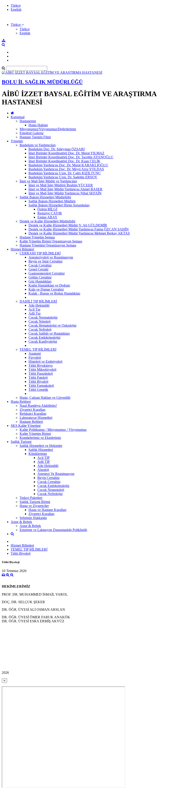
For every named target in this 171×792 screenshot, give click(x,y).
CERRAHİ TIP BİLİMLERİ (40, 253)
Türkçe (16, 5)
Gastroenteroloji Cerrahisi (46, 273)
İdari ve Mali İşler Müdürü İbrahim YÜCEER (60, 185)
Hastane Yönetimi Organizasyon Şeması (48, 245)
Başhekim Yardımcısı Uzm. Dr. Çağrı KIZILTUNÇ (64, 173)
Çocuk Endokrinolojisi (44, 337)
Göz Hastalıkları (39, 281)
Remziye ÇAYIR (49, 213)
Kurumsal (17, 117)
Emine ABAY (47, 217)
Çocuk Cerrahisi (39, 265)
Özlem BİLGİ (47, 209)
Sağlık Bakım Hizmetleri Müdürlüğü (45, 197)
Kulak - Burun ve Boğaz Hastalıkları (54, 293)
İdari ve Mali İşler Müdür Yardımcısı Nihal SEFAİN (65, 193)
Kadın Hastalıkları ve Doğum (49, 285)
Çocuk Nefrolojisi (50, 494)
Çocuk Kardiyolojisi (42, 341)
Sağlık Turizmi (21, 442)
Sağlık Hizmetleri (40, 450)
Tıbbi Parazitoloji (40, 373)
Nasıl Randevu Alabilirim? (38, 405)
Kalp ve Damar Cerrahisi (46, 289)
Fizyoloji (34, 357)
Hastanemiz (28, 121)
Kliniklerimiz (37, 454)
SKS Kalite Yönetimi (26, 426)
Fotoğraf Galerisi (31, 133)
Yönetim (17, 141)
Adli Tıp (34, 313)
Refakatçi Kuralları (33, 413)
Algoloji (43, 470)
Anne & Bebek (21, 522)
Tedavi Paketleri (31, 498)
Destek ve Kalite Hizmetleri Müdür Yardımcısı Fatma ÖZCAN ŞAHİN (78, 229)
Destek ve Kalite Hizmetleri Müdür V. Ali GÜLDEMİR (67, 225)
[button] (17, 24)
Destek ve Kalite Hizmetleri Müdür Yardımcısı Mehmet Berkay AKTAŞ (79, 233)
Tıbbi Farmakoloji (41, 385)
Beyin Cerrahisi (48, 478)
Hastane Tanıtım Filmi (35, 137)
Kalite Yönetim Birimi (35, 434)
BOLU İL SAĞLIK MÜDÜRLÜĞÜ (42, 82)
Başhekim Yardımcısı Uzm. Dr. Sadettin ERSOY (62, 177)
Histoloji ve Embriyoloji (45, 361)
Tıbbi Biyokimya (40, 365)
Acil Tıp (34, 309)
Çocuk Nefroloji (39, 329)
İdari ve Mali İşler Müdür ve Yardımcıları (48, 181)
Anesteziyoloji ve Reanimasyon (50, 257)
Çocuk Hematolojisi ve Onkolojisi (52, 325)
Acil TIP (43, 458)
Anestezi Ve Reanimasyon (55, 474)
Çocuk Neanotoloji (50, 490)
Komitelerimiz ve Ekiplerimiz (40, 438)
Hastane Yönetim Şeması (37, 237)
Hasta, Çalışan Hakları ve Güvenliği (45, 397)
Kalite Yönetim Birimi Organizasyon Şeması (51, 241)
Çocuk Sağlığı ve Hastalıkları (49, 333)
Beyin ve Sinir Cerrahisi (45, 261)
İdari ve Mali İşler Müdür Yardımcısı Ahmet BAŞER (65, 189)
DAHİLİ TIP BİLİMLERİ (38, 301)
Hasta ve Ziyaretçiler (34, 506)
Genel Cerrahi (38, 269)
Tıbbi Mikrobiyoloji (42, 369)
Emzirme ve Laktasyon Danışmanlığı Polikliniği (53, 530)
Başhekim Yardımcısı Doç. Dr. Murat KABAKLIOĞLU (68, 165)
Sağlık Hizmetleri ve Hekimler (41, 446)
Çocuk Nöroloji (39, 321)
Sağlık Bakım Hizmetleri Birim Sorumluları (59, 205)
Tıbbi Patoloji (38, 377)
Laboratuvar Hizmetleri (36, 417)
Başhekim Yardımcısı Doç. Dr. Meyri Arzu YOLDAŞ (66, 169)
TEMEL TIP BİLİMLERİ (38, 349)
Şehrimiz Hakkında (33, 518)
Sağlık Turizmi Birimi (35, 502)
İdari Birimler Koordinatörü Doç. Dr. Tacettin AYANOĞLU (70, 157)
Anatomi (34, 353)
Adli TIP (43, 462)
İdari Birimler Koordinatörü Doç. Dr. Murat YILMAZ (66, 153)
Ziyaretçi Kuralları (32, 409)
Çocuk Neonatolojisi (42, 317)
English (16, 9)
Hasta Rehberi (21, 401)
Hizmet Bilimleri (22, 249)
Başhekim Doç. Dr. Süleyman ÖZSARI (56, 149)
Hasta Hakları (38, 125)
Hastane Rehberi (31, 421)
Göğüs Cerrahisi (39, 277)
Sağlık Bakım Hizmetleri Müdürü (51, 201)
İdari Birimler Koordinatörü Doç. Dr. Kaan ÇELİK (64, 161)
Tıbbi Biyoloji (38, 381)
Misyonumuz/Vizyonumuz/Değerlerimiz (48, 129)
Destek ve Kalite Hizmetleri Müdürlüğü (47, 221)
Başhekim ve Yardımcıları (38, 145)
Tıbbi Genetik (38, 389)
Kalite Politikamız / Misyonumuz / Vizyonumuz (53, 430)
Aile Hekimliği (38, 305)
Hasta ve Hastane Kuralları (47, 510)
